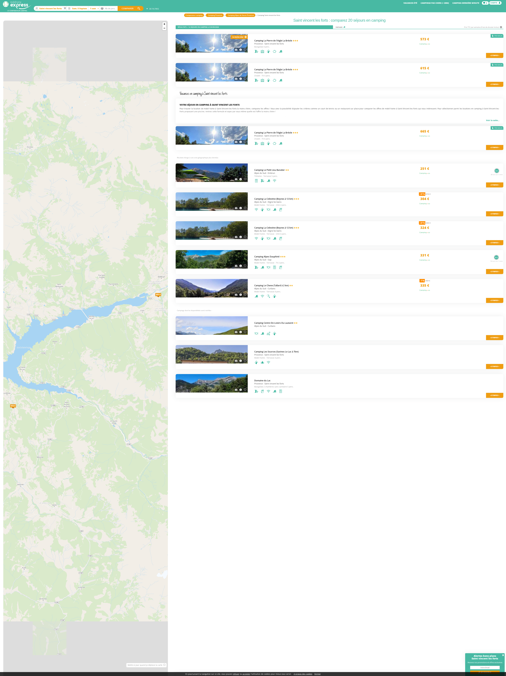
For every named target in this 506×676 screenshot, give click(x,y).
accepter (246, 674)
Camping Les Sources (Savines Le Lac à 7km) (276, 351)
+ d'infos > (494, 337)
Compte (494, 3)
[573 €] (16, 408)
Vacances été (410, 3)
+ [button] (164, 24)
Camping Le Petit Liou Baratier (271, 170)
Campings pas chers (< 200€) (435, 3)
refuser (236, 674)
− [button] (164, 28)
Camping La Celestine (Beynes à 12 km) (276, 198)
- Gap (269, 259)
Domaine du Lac (262, 380)
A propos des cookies (303, 674)
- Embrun (271, 173)
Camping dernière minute (465, 3)
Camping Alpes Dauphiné (270, 256)
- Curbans (271, 288)
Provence (258, 43)
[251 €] (161, 297)
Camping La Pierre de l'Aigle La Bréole (276, 40)
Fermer (317, 674)
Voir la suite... (492, 120)
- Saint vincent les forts (273, 43)
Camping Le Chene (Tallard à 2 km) (273, 285)
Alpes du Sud (260, 173)
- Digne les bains (274, 202)
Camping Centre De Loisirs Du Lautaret (276, 322)
